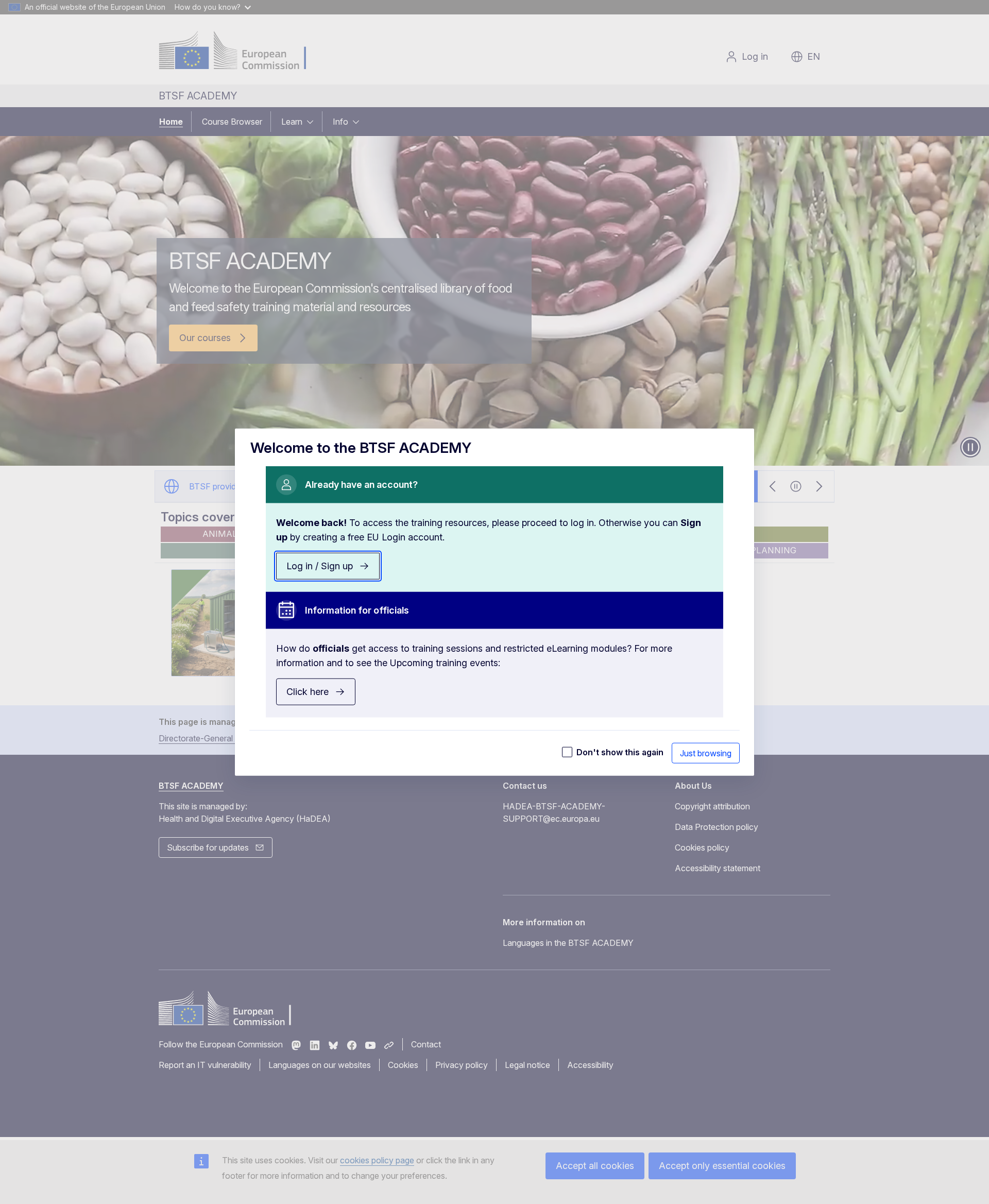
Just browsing (705, 753)
